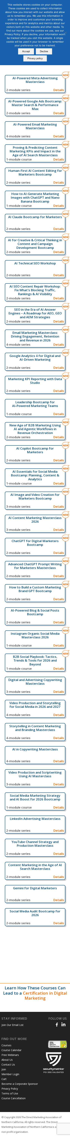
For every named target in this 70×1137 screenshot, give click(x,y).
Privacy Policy (9, 1088)
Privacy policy (35, 58)
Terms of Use (9, 1093)
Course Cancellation (13, 1098)
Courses (6, 1045)
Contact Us (8, 1064)
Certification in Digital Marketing (45, 995)
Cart (4, 1079)
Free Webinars (10, 1055)
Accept (26, 51)
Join (3, 1069)
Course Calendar (11, 1050)
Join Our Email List (12, 1025)
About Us (7, 1059)
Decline (44, 51)
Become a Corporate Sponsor (19, 1084)
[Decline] (65, 32)
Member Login (10, 1074)
